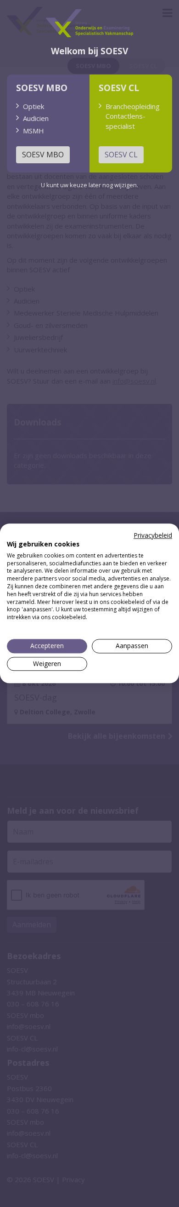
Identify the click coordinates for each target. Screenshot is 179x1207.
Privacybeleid (153, 535)
